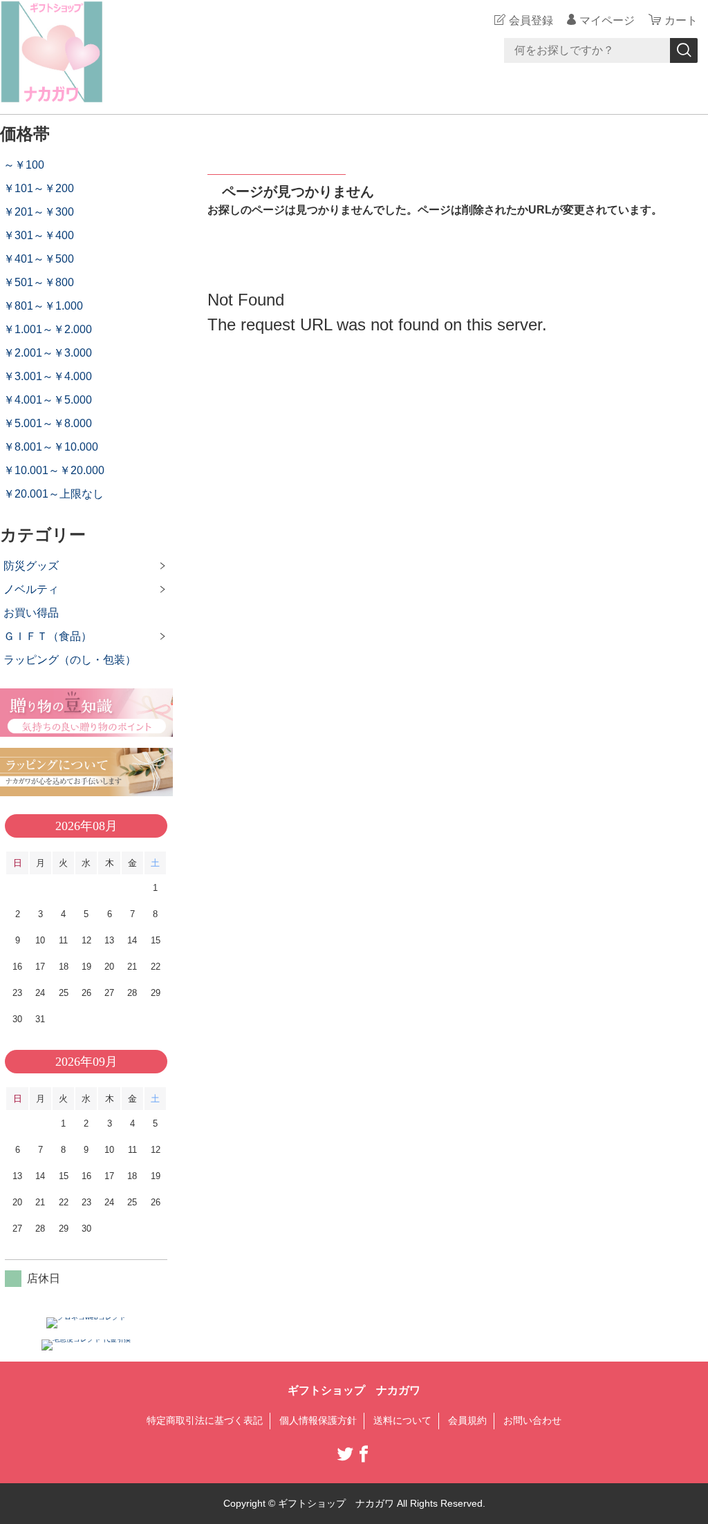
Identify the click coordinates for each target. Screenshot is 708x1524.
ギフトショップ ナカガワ (354, 1390)
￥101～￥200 (38, 188)
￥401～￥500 (38, 259)
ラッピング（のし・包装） (69, 660)
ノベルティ (31, 589)
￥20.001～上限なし (53, 494)
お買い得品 (31, 613)
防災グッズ (31, 566)
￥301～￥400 (38, 235)
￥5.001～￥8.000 (47, 423)
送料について (402, 1420)
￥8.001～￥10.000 (50, 447)
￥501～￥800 (38, 282)
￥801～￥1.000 (43, 306)
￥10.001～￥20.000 (53, 470)
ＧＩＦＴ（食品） (47, 636)
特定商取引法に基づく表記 (205, 1420)
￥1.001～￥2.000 (47, 329)
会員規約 (467, 1420)
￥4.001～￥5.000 (47, 400)
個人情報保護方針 (318, 1420)
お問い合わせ (532, 1420)
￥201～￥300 (38, 212)
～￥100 (23, 165)
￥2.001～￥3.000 (47, 353)
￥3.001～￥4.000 (47, 376)
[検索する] (684, 50)
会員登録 (531, 20)
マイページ (607, 20)
